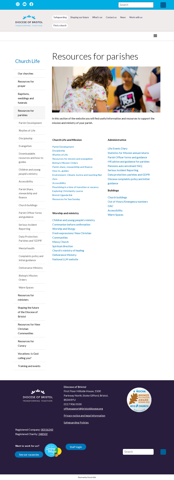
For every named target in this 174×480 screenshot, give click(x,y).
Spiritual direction (62, 246)
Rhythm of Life (27, 130)
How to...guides (60, 171)
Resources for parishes (26, 113)
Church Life (27, 61)
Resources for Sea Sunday (66, 199)
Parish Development (30, 122)
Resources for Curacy (26, 343)
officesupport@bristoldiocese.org (83, 408)
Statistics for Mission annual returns (128, 152)
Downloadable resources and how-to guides (31, 157)
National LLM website (65, 259)
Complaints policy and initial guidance (31, 258)
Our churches (25, 73)
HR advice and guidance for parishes (129, 161)
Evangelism (25, 145)
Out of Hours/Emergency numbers (128, 201)
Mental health (26, 248)
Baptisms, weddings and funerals (26, 98)
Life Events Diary (117, 148)
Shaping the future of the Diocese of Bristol (28, 312)
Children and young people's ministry (29, 171)
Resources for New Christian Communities (29, 329)
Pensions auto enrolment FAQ (125, 165)
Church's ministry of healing (68, 250)
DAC (111, 206)
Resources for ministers (26, 297)
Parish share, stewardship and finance (72, 166)
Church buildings (28, 205)
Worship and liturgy (63, 228)
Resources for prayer (26, 83)
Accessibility (26, 181)
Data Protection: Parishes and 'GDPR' (30, 238)
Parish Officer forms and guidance (30, 214)
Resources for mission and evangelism (72, 158)
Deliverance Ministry (31, 267)
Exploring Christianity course (67, 191)
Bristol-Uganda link (62, 195)
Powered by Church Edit (87, 477)
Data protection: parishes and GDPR (129, 174)
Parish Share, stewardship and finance (28, 193)
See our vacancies (29, 454)
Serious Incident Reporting (28, 226)
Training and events (29, 366)
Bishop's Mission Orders (28, 277)
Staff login (76, 446)
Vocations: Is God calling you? (28, 356)
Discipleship (25, 138)
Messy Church (60, 241)
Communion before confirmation (71, 224)
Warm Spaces (26, 287)
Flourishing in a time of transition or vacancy (75, 187)
